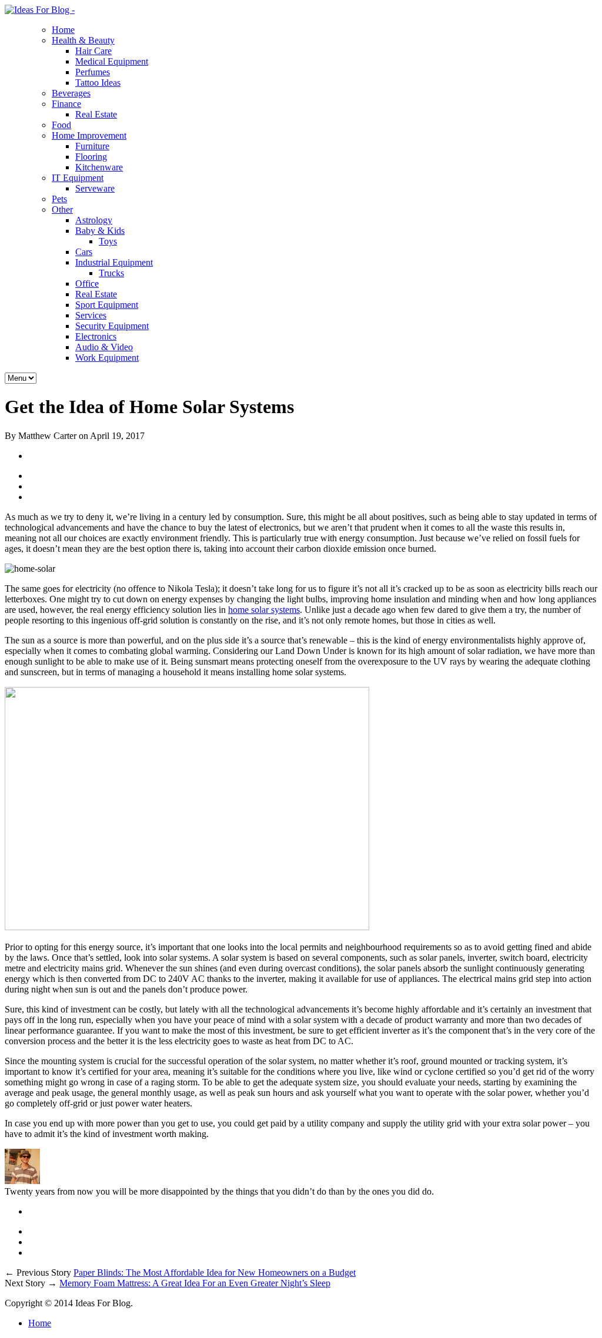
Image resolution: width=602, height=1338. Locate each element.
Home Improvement (89, 135)
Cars (83, 252)
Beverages (71, 93)
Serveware (95, 188)
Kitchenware (99, 167)
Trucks (111, 273)
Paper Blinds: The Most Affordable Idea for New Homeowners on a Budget (214, 1272)
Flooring (91, 157)
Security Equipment (112, 326)
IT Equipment (77, 178)
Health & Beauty (83, 40)
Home (63, 30)
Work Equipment (107, 358)
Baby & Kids (100, 231)
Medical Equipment (111, 61)
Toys (108, 241)
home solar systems (264, 610)
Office (87, 284)
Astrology (93, 220)
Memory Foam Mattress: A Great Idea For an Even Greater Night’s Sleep (194, 1283)
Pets (59, 199)
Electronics (95, 336)
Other (62, 209)
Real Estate (96, 114)
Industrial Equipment (114, 262)
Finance (66, 104)
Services (90, 315)
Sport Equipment (106, 305)
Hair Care (93, 51)
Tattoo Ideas (98, 83)
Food (61, 125)
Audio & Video (104, 347)
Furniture (92, 146)
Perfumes (92, 72)
